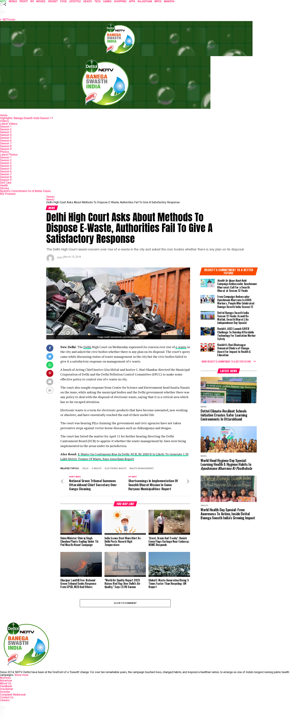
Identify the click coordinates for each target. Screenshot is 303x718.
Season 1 (6, 126)
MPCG (157, 1)
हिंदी (32, 1)
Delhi (87, 347)
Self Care (5, 182)
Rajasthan (145, 1)
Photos (4, 151)
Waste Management (142, 468)
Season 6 (6, 140)
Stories (4, 188)
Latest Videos (8, 123)
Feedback (6, 686)
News (50, 199)
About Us (5, 683)
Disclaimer (6, 689)
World (13, 1)
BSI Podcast (7, 194)
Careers (5, 700)
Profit (23, 1)
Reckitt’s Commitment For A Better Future (25, 191)
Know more (21, 675)
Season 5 (6, 137)
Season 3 (6, 132)
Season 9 (6, 149)
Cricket (53, 1)
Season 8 (6, 146)
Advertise (6, 680)
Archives (5, 677)
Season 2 (6, 129)
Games (107, 1)
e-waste (181, 347)
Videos (4, 121)
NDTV (3, 1)
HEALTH (87, 1)
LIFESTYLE (75, 1)
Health (4, 185)
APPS (132, 1)
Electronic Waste (115, 468)
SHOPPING (120, 1)
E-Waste (97, 468)
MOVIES (40, 1)
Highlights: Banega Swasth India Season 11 (26, 118)
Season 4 (6, 135)
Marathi (169, 1)
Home (3, 115)
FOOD (63, 1)
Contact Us (6, 697)
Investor (5, 691)
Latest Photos (9, 154)
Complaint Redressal (13, 694)
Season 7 (6, 143)
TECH (98, 1)
